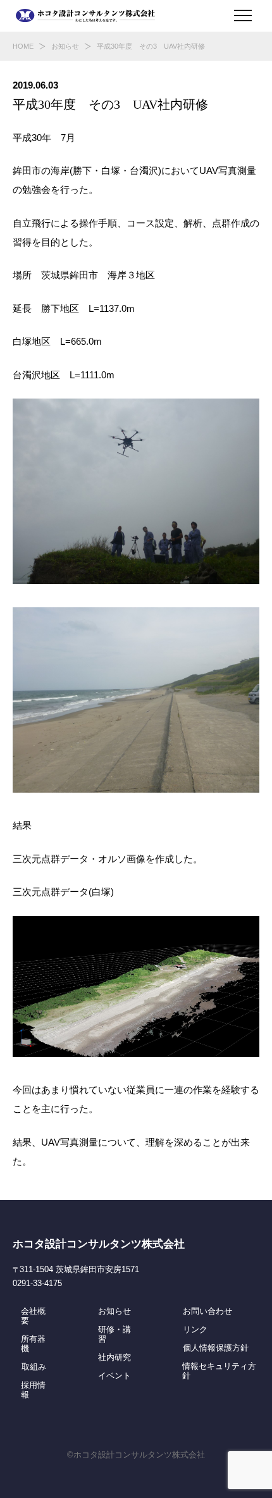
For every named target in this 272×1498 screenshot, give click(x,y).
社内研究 (114, 1357)
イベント (114, 1375)
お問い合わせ (207, 1311)
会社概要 (33, 1316)
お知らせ (65, 46)
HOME (23, 46)
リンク (195, 1329)
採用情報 (33, 1390)
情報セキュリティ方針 (219, 1371)
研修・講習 (114, 1334)
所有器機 (33, 1344)
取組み (34, 1367)
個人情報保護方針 (216, 1348)
